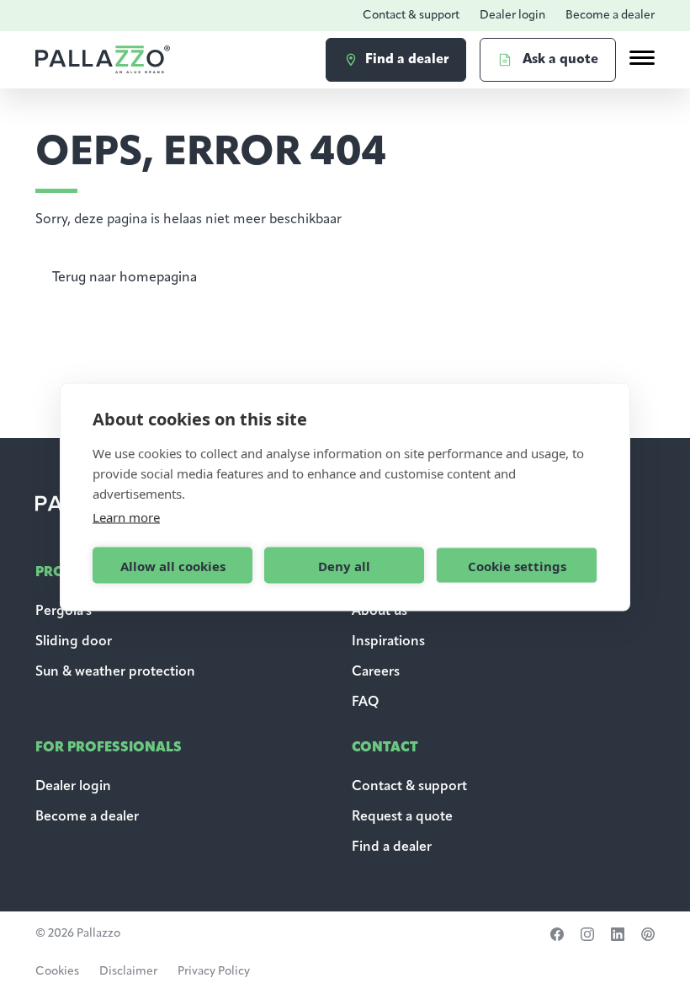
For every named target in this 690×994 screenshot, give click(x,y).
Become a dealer (610, 15)
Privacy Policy (214, 971)
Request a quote (402, 817)
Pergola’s (63, 611)
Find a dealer (392, 847)
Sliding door (73, 642)
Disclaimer (128, 971)
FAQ (365, 702)
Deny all (344, 565)
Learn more (126, 517)
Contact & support (411, 15)
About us (379, 611)
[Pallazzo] (102, 59)
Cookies (57, 971)
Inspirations (388, 642)
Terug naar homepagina (124, 278)
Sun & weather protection (115, 672)
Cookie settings (517, 565)
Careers (376, 672)
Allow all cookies (173, 565)
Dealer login (512, 15)
